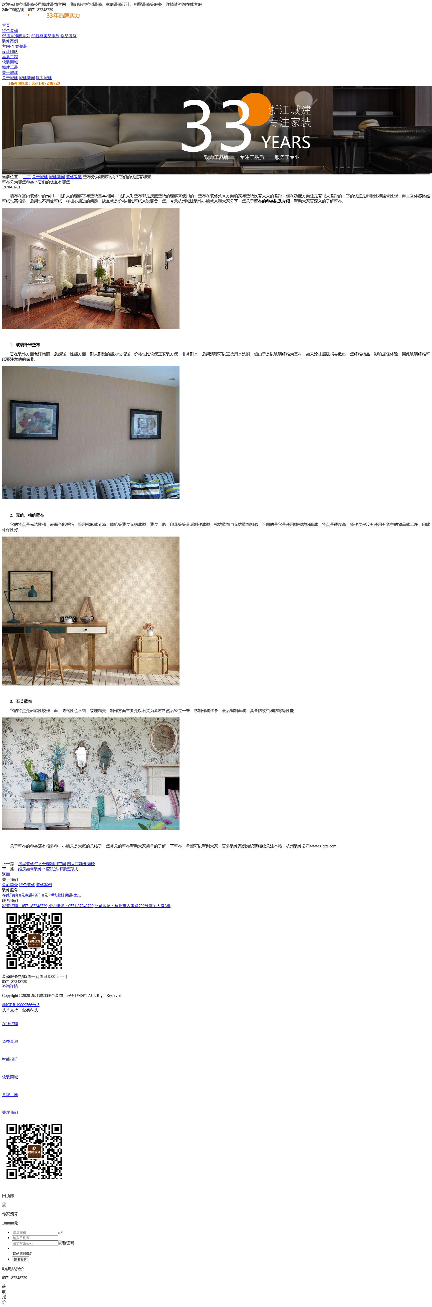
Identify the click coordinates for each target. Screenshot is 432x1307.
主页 (27, 177)
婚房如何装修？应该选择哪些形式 (48, 869)
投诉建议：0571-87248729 (71, 906)
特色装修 (27, 885)
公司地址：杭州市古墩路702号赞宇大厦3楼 (132, 906)
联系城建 (44, 78)
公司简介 (10, 885)
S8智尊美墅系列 (45, 36)
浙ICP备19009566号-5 (21, 1005)
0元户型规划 (53, 895)
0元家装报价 (30, 895)
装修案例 (44, 885)
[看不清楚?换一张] (66, 1243)
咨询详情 (10, 986)
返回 (6, 874)
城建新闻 (27, 78)
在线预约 (10, 895)
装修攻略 (74, 177)
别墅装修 (68, 36)
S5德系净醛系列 (16, 36)
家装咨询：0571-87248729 (24, 906)
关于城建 (10, 78)
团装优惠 (73, 895)
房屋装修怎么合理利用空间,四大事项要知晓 (56, 864)
